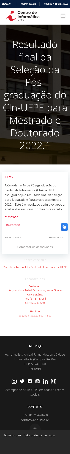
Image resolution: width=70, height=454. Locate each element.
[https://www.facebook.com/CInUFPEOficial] (29, 381)
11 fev (9, 177)
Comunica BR (28, 4)
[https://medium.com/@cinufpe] (53, 381)
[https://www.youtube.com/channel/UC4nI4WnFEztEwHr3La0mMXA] (37, 381)
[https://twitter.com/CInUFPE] (21, 381)
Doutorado (12, 225)
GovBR (6, 4)
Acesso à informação (56, 4)
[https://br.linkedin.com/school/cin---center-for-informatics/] (45, 381)
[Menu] (63, 16)
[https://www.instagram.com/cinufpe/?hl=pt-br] (14, 381)
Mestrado (11, 217)
